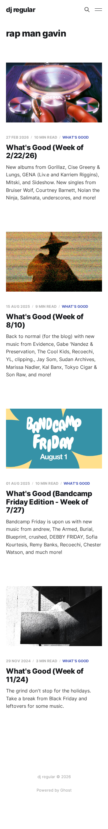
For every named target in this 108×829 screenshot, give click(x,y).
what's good (75, 137)
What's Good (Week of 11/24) (44, 675)
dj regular (20, 9)
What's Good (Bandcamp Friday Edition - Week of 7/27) (49, 501)
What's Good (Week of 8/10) (44, 320)
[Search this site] (87, 9)
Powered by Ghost (54, 790)
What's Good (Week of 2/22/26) (44, 151)
